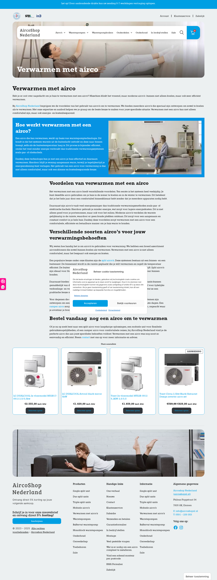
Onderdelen (123, 32)
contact (86, 337)
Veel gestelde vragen (118, 541)
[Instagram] (181, 527)
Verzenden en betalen (118, 519)
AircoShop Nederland (28, 105)
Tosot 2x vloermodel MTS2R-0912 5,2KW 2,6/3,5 (129, 397)
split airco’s (108, 260)
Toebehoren (79, 547)
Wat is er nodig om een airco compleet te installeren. (122, 548)
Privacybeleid (114, 310)
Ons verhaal (113, 491)
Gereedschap (80, 541)
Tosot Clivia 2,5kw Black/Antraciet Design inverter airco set (178, 395)
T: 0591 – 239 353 (182, 514)
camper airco (56, 306)
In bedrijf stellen (159, 32)
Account (164, 16)
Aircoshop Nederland (43, 532)
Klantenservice (182, 16)
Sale (174, 32)
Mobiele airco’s (81, 507)
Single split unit (81, 491)
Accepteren (90, 303)
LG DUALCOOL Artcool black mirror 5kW (82, 395)
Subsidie (111, 513)
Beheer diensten (81, 296)
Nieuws (110, 496)
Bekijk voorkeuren (126, 303)
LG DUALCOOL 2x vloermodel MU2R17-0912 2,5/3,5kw (35, 397)
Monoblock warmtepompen (88, 530)
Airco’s (59, 32)
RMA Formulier (114, 564)
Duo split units (80, 496)
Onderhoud (141, 32)
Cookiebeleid (101, 310)
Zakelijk (200, 16)
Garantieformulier (116, 524)
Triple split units (82, 502)
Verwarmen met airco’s (85, 513)
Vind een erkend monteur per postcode (120, 557)
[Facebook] (175, 527)
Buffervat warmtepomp (85, 524)
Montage (111, 535)
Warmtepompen (77, 32)
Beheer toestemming (197, 576)
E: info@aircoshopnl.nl (185, 511)
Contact (110, 502)
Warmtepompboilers (102, 32)
